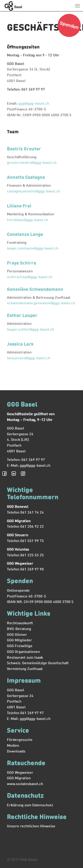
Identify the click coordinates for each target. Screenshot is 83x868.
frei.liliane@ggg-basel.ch (27, 220)
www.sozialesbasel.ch (25, 784)
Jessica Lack (20, 344)
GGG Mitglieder (19, 640)
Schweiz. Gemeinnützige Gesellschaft (38, 663)
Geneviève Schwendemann (35, 289)
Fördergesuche (20, 740)
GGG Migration (19, 778)
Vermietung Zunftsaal (25, 669)
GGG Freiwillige (20, 646)
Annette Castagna (26, 177)
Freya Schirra (21, 263)
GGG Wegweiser (20, 773)
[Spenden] (69, 36)
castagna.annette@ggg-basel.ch (33, 191)
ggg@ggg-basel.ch (33, 104)
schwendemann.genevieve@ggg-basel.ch (41, 303)
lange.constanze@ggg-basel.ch (32, 248)
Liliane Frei (19, 206)
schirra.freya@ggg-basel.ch (29, 277)
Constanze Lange (25, 234)
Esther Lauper (22, 316)
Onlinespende (18, 591)
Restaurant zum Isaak (25, 658)
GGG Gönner (17, 635)
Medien (13, 746)
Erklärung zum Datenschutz (30, 805)
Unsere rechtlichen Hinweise (31, 826)
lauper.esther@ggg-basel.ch (30, 330)
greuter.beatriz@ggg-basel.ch (31, 163)
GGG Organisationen (23, 652)
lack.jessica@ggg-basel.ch (28, 358)
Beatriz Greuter (24, 149)
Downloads (16, 751)
